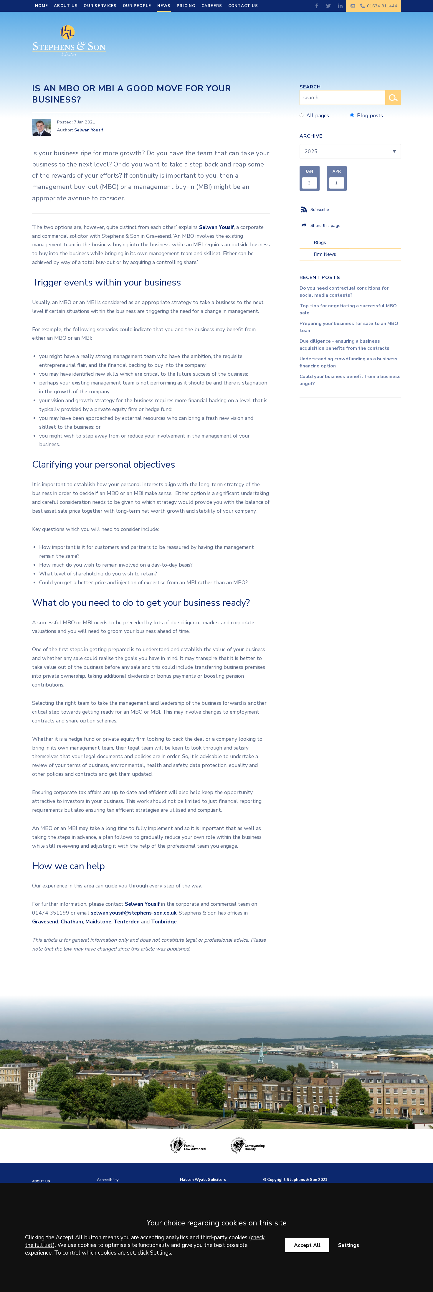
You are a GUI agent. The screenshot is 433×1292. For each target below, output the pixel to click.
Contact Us (243, 6)
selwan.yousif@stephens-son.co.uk (133, 912)
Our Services (100, 6)
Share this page (325, 225)
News (164, 6)
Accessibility (108, 1179)
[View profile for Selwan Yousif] (41, 127)
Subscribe (319, 209)
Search (310, 87)
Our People (137, 6)
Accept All (307, 1245)
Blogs (320, 242)
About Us (66, 6)
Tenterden (127, 921)
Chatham (72, 921)
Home (41, 6)
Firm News (325, 254)
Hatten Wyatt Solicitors (203, 1179)
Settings (348, 1245)
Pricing (186, 6)
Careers (211, 6)
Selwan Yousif (88, 130)
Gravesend (45, 921)
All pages (317, 115)
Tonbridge (164, 921)
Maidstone (98, 921)
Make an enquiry (353, 6)
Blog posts (370, 115)
